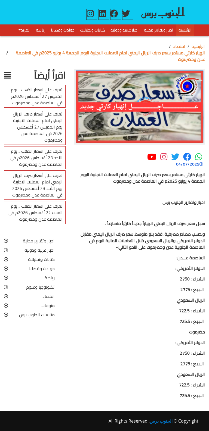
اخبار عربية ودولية (124, 30)
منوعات (48, 305)
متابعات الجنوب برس (37, 315)
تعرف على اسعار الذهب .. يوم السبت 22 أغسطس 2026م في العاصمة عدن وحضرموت (35, 212)
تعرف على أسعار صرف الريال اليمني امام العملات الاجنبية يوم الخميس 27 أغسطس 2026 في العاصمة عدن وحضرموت (38, 127)
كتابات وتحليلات (92, 30)
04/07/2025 (187, 164)
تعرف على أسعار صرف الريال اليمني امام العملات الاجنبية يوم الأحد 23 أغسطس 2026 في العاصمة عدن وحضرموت (37, 185)
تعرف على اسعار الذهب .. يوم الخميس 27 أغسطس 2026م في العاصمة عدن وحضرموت (37, 96)
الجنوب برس (161, 421)
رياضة (40, 30)
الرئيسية (185, 30)
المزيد (25, 30)
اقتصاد (179, 46)
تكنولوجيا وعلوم (40, 287)
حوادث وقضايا (63, 30)
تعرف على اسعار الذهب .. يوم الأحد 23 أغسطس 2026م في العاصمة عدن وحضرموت (36, 157)
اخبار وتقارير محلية (158, 30)
